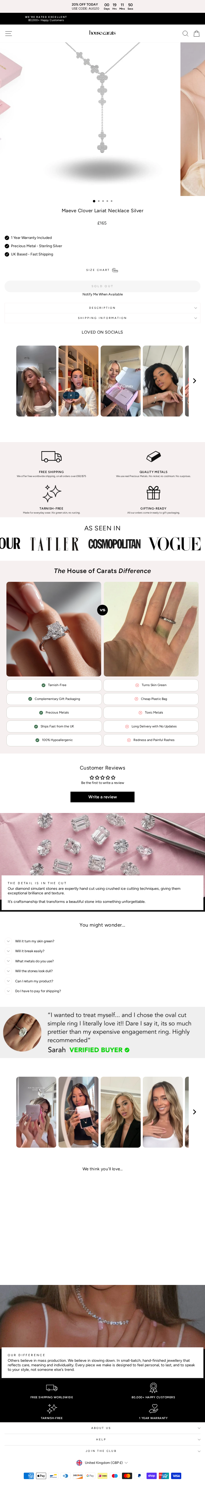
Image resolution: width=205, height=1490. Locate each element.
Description (102, 308)
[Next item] (194, 381)
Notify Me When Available (102, 294)
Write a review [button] (102, 796)
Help (101, 1439)
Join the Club (101, 1451)
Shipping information (102, 318)
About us (101, 1428)
